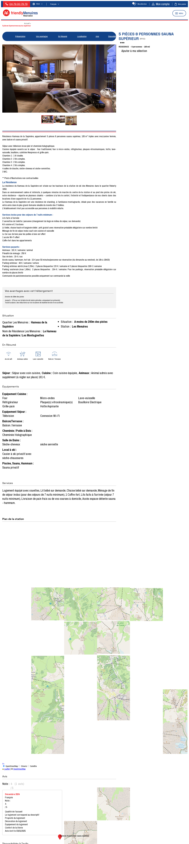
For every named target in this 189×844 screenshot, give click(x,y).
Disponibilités (113, 36)
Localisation (82, 36)
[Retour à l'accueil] (20, 15)
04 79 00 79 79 (18, 4)
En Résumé (62, 36)
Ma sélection (140, 4)
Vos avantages (42, 36)
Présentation (20, 36)
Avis (97, 36)
